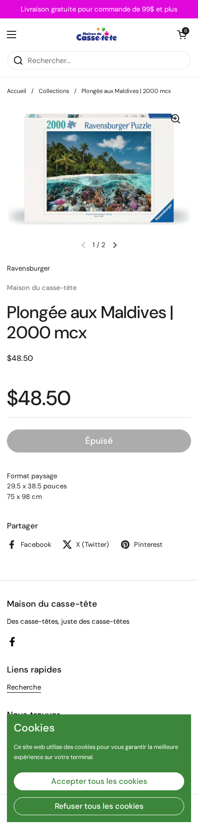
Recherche (24, 687)
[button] (182, 34)
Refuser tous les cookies (99, 806)
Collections (54, 91)
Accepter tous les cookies (99, 781)
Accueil (16, 91)
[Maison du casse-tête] (97, 34)
